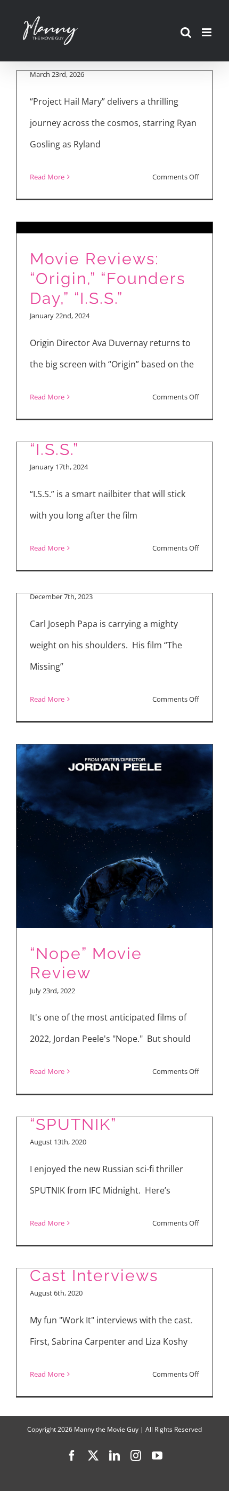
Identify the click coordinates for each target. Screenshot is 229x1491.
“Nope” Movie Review (86, 963)
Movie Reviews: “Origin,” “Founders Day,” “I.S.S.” (107, 278)
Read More (47, 177)
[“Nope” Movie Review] (114, 919)
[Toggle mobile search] (186, 32)
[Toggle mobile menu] (207, 32)
